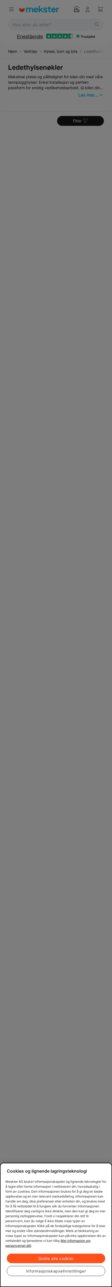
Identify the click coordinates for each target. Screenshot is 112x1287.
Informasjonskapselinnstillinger (56, 1271)
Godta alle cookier (56, 1258)
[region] (56, 1225)
